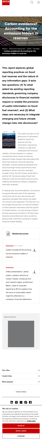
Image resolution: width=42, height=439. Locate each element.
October (36, 49)
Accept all (21, 426)
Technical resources (17, 49)
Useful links (7, 376)
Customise (21, 436)
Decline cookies (21, 431)
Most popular (7, 382)
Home (4, 49)
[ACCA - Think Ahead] (6, 4)
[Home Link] (21, 392)
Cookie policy (31, 421)
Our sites (6, 370)
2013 (29, 49)
